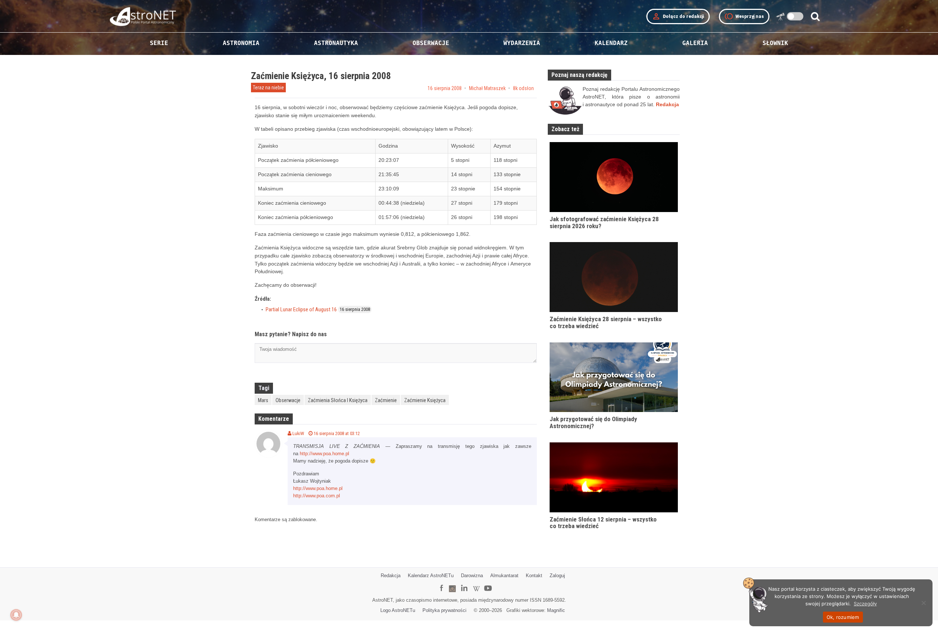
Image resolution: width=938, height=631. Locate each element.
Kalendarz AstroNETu (431, 575)
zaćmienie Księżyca (425, 400)
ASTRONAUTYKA (336, 43)
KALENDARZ (611, 43)
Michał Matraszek (487, 88)
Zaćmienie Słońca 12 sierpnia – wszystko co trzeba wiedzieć (603, 523)
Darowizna (472, 575)
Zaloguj (557, 575)
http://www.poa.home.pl (324, 453)
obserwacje (288, 400)
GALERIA (695, 43)
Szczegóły (865, 603)
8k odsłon (523, 88)
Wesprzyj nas (744, 16)
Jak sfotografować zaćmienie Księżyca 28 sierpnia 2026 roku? (604, 222)
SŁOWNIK (775, 43)
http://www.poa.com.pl (316, 495)
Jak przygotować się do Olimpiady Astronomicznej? (593, 422)
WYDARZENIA (521, 43)
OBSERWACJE (431, 43)
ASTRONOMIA (241, 43)
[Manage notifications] (16, 615)
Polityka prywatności (444, 610)
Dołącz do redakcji (678, 16)
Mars (263, 400)
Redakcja (390, 575)
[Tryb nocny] (795, 16)
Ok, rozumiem (843, 617)
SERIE (159, 43)
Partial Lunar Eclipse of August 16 (301, 309)
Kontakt (534, 575)
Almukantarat (504, 575)
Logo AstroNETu (397, 610)
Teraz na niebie (268, 87)
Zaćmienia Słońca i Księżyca (338, 400)
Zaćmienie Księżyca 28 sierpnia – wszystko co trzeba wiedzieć (606, 322)
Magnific (556, 610)
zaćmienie (386, 400)
